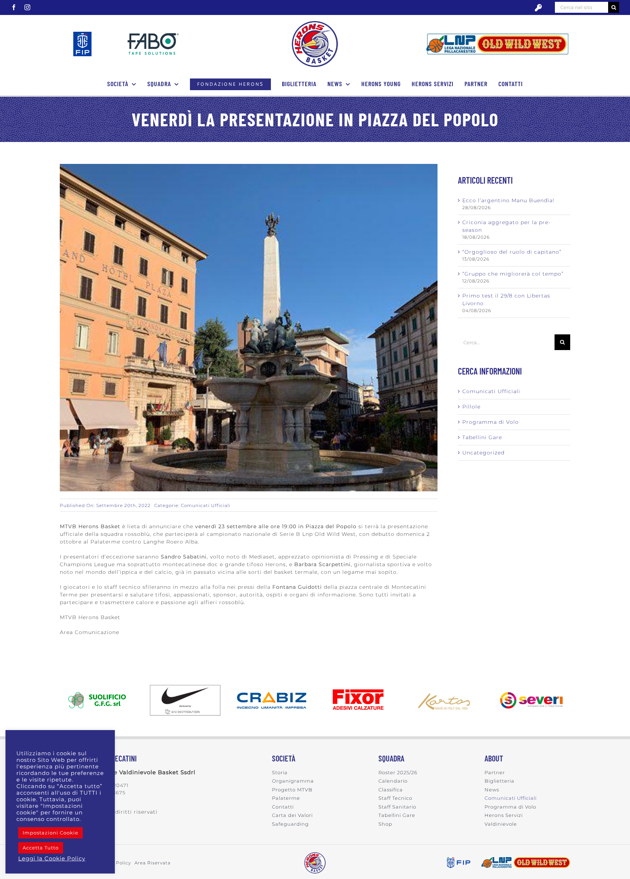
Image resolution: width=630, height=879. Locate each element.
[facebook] (14, 7)
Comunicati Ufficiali (205, 505)
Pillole (471, 406)
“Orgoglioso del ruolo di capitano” (511, 252)
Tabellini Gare (482, 437)
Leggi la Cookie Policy (51, 858)
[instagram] (27, 7)
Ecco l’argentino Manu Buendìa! (508, 200)
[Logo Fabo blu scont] (153, 35)
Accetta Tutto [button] (41, 848)
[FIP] (82, 34)
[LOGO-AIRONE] (315, 23)
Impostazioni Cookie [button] (50, 833)
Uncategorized (483, 452)
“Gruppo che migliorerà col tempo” (513, 273)
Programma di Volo (490, 422)
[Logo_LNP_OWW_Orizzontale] (497, 33)
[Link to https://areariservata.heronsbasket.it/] (538, 8)
